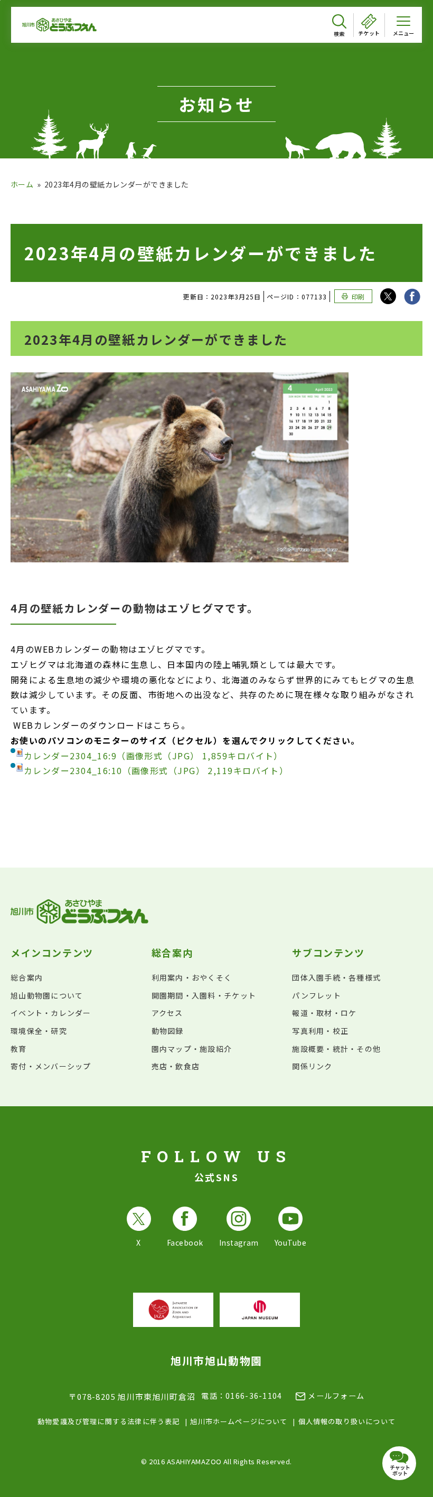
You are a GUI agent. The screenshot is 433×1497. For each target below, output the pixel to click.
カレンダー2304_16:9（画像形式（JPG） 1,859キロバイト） (153, 755)
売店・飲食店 (176, 1066)
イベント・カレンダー (51, 1013)
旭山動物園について (47, 995)
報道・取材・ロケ (324, 1013)
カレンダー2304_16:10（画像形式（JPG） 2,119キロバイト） (156, 770)
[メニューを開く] (403, 25)
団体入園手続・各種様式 (336, 977)
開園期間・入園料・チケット (204, 995)
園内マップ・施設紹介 (192, 1048)
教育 (19, 1048)
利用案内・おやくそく (192, 977)
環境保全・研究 (39, 1030)
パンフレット (316, 995)
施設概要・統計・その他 (336, 1048)
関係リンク (312, 1066)
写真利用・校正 (320, 1030)
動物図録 (168, 1030)
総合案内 (27, 977)
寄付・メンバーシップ (51, 1066)
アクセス (167, 1013)
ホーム (22, 184)
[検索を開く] (339, 25)
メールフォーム (336, 1395)
